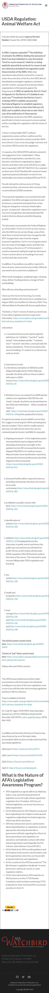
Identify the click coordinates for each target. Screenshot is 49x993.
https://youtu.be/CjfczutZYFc (26, 749)
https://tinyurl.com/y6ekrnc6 (21, 761)
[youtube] (29, 977)
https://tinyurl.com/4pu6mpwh (22, 768)
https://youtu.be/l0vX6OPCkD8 (27, 755)
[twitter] (23, 977)
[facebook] (17, 977)
